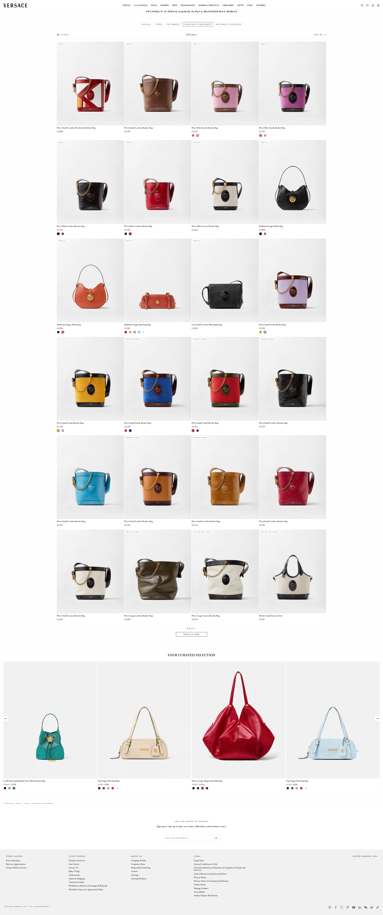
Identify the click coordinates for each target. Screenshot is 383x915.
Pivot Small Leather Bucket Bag (138, 128)
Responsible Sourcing (140, 867)
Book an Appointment (15, 864)
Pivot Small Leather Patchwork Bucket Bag (76, 128)
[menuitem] (126, 5)
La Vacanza (141, 5)
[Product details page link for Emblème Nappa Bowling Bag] (158, 280)
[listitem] (146, 24)
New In (126, 5)
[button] (378, 5)
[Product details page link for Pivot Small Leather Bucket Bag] (158, 84)
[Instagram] (330, 907)
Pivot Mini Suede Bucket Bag (205, 128)
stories (260, 5)
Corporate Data (138, 864)
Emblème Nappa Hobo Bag (271, 226)
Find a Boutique (13, 860)
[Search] (362, 5)
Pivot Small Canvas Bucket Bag (71, 615)
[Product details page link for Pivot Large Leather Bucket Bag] (158, 571)
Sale (250, 5)
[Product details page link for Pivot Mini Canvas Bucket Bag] (225, 182)
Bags (154, 5)
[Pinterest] (347, 907)
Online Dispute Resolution (206, 895)
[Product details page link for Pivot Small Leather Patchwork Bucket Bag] (90, 84)
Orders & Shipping (77, 878)
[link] (8, 803)
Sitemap (134, 875)
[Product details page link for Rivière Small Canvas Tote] (292, 571)
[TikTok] (377, 907)
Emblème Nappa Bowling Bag (137, 324)
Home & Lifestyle (208, 5)
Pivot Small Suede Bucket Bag (272, 324)
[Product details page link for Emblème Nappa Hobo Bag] (292, 182)
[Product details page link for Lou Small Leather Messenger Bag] (225, 280)
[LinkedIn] (359, 907)
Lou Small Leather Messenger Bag (207, 324)
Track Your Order (76, 882)
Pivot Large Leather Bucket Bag (138, 615)
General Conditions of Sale (205, 864)
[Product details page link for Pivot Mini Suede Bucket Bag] (225, 84)
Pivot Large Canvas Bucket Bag (206, 615)
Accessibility (199, 892)
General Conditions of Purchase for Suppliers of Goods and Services (219, 868)
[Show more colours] (143, 332)
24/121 (191, 628)
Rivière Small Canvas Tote (271, 615)
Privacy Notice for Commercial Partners (211, 881)
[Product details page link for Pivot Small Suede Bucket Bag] (292, 280)
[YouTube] (353, 907)
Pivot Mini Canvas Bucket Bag (205, 226)
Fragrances (188, 5)
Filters (64, 35)
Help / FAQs (74, 871)
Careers (134, 871)
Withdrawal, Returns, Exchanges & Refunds (88, 886)
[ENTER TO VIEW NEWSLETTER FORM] (216, 838)
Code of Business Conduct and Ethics (210, 874)
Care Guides (74, 864)
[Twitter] (342, 907)
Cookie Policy (200, 884)
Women (164, 5)
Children (228, 5)
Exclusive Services (77, 860)
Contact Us (73, 867)
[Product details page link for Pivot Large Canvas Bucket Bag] (225, 571)
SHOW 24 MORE (191, 634)
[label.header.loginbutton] (373, 5)
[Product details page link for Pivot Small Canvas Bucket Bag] (90, 571)
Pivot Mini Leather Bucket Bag (71, 226)
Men (174, 5)
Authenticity (74, 875)
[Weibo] (371, 907)
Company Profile (138, 860)
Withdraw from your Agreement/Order (86, 889)
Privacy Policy (200, 877)
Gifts (240, 5)
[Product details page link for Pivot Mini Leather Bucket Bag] (90, 182)
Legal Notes (199, 860)
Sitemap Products (139, 878)
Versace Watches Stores (16, 867)
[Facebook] (336, 907)
